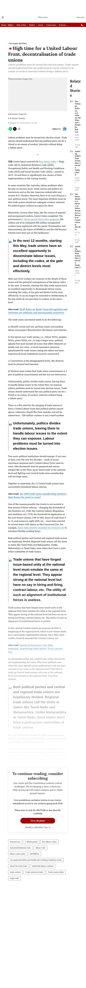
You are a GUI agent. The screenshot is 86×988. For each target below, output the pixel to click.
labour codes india (17, 854)
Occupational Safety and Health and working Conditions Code (36, 860)
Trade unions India (56, 872)
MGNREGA (34, 854)
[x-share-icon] (15, 130)
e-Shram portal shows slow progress (40, 219)
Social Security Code (18, 866)
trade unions (15, 872)
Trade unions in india (34, 872)
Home (3, 25)
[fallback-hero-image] (72, 101)
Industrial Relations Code (20, 848)
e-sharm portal (31, 842)
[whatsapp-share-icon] (10, 130)
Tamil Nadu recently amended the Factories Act (40, 527)
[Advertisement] (43, 4)
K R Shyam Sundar (16, 118)
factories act (15, 842)
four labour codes (47, 161)
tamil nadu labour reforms (42, 866)
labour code (40, 848)
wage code (14, 878)
